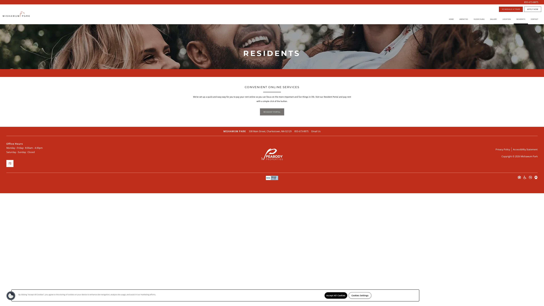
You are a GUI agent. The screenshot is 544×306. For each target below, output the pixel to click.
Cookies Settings (360, 295)
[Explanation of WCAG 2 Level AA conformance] (272, 178)
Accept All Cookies (335, 295)
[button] (511, 9)
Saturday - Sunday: (16, 152)
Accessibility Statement (525, 149)
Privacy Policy (503, 149)
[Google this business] (9, 163)
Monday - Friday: (15, 147)
